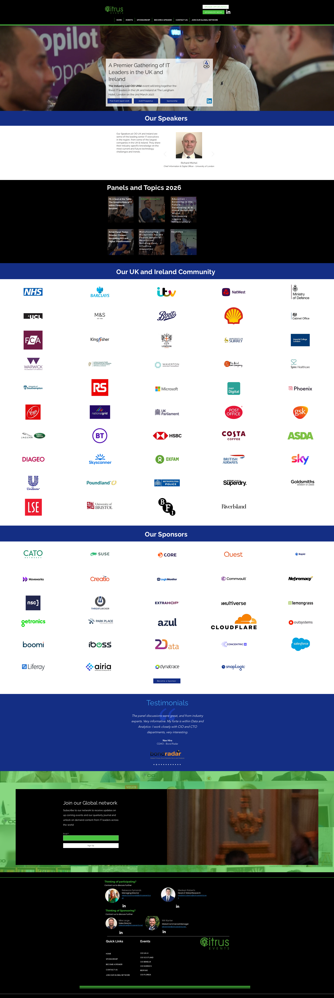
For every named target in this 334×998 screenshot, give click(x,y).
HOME (108, 953)
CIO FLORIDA (145, 974)
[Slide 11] (177, 764)
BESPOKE (144, 970)
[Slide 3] (158, 764)
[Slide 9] (173, 764)
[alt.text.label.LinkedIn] (124, 906)
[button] (152, 209)
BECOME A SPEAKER (114, 964)
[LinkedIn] (228, 12)
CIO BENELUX (145, 961)
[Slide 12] (180, 764)
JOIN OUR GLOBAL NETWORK (117, 975)
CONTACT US (112, 969)
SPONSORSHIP (112, 959)
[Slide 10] (175, 764)
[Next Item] (212, 154)
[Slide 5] (163, 764)
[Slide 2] (156, 764)
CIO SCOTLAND (146, 957)
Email (65, 834)
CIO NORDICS (146, 966)
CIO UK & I (144, 953)
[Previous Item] (164, 154)
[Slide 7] (168, 764)
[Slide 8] (170, 764)
